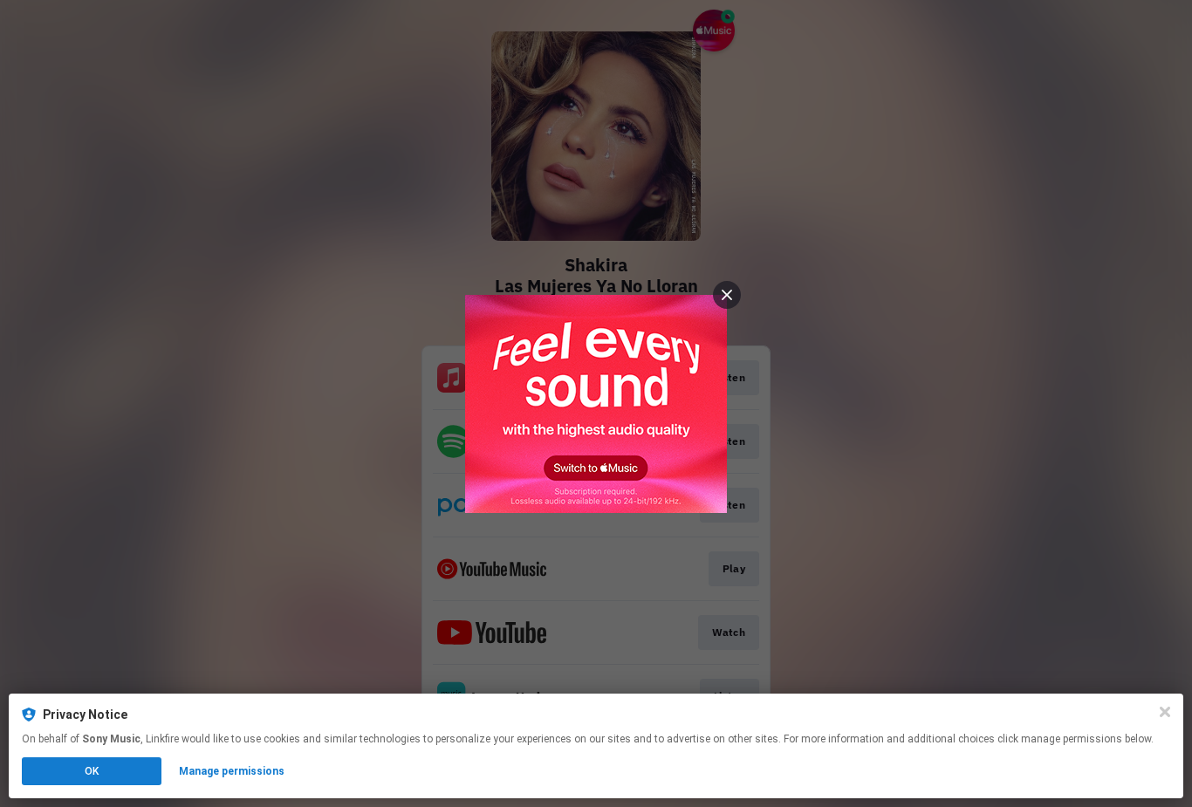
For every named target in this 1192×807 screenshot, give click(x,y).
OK (92, 771)
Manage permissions (231, 771)
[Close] (1165, 712)
